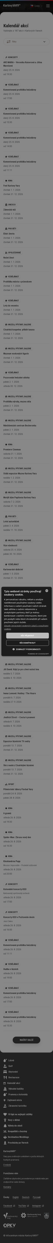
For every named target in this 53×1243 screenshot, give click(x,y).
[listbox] (46, 590)
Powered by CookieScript (38, 654)
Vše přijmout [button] (27, 635)
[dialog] (26, 621)
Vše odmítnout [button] (27, 643)
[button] (27, 649)
